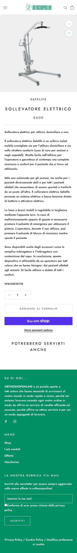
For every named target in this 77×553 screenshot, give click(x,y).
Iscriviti (17, 521)
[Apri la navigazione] (5, 7)
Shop (7, 443)
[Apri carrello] (72, 7)
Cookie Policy (34, 540)
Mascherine (11, 462)
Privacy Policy (13, 540)
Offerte (8, 456)
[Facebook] (5, 421)
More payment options (38, 330)
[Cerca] (65, 7)
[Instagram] (14, 421)
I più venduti (12, 449)
